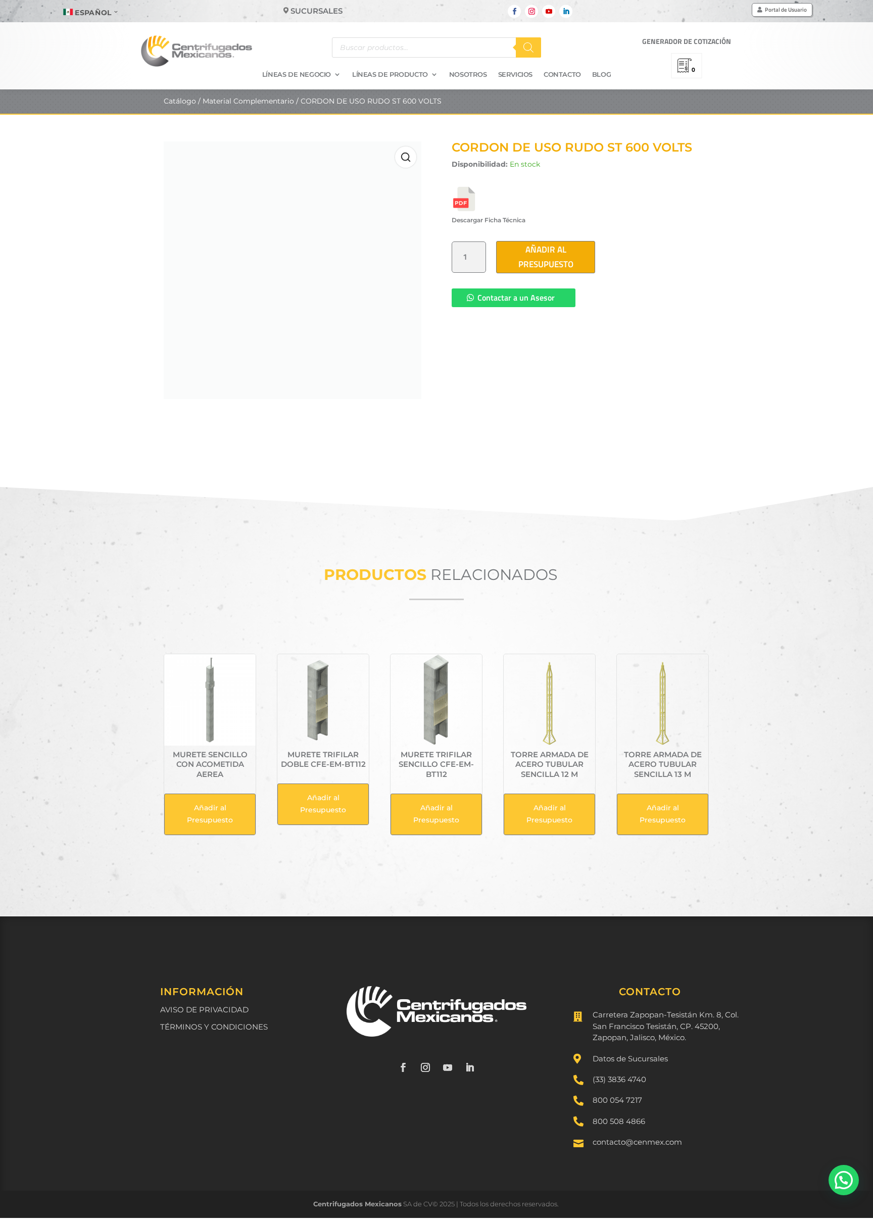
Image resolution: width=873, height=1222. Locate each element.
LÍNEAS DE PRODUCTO (390, 74)
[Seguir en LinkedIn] (565, 11)
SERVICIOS (515, 74)
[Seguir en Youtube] (548, 11)
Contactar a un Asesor (516, 297)
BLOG (601, 74)
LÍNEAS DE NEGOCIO (296, 74)
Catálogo (180, 101)
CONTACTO (562, 74)
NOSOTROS (468, 74)
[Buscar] (528, 47)
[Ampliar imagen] (405, 157)
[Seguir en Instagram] (531, 11)
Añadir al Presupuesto (545, 257)
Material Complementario (248, 101)
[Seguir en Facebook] (514, 11)
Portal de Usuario (786, 10)
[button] (844, 1180)
